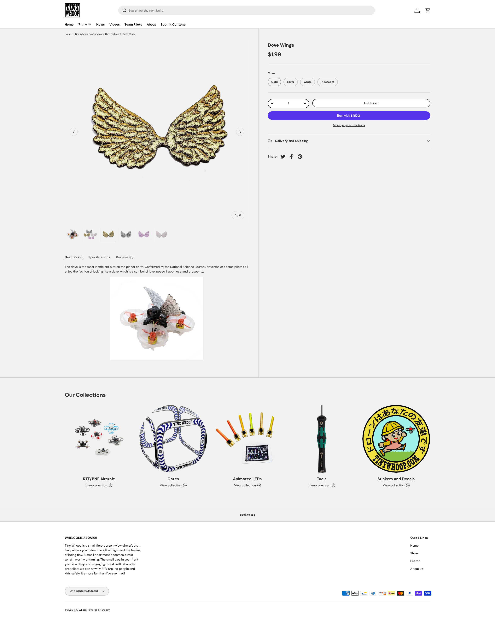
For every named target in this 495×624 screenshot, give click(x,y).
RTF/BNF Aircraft (99, 478)
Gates (173, 478)
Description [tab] (74, 257)
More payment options (349, 125)
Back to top (247, 514)
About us (416, 569)
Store (82, 24)
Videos (114, 24)
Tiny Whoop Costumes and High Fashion (97, 34)
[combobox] (246, 10)
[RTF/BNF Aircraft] (99, 439)
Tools (322, 478)
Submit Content (173, 24)
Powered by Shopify (99, 609)
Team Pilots (133, 24)
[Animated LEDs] (247, 439)
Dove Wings (129, 34)
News (100, 24)
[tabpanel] (157, 312)
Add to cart (371, 103)
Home (69, 24)
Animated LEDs (247, 478)
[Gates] (173, 439)
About (151, 24)
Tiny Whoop (80, 609)
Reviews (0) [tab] (124, 257)
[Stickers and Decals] (396, 439)
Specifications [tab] (99, 257)
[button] (428, 10)
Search (415, 561)
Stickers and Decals (396, 478)
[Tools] (322, 439)
